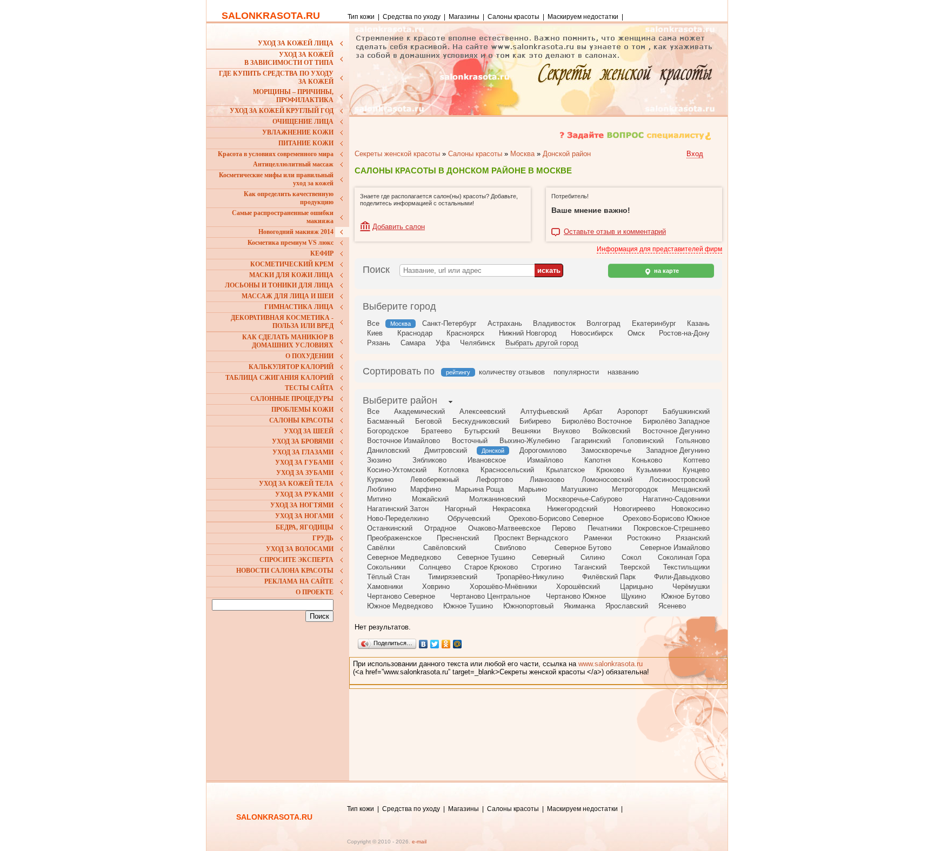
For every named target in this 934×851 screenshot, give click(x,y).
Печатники (605, 528)
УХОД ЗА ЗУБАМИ (304, 473)
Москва (522, 154)
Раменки (598, 538)
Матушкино (579, 489)
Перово (564, 528)
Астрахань (505, 323)
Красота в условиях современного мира (275, 154)
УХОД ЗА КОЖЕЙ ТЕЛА (296, 483)
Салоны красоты (513, 17)
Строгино (546, 567)
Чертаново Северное (401, 596)
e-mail (419, 842)
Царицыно (636, 586)
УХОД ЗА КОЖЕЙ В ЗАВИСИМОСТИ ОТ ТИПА (288, 58)
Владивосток (554, 323)
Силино (593, 557)
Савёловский (444, 548)
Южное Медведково (400, 606)
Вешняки (526, 431)
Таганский (590, 567)
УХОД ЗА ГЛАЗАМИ (302, 452)
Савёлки (381, 548)
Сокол (632, 557)
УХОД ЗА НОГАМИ (304, 516)
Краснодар (414, 333)
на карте (665, 270)
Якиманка (579, 606)
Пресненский (458, 538)
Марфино (425, 489)
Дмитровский (445, 450)
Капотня (597, 460)
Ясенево (672, 606)
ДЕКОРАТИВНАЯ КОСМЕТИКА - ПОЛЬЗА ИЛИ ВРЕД (282, 322)
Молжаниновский (497, 499)
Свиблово (510, 548)
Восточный (470, 441)
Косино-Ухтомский (396, 470)
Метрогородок (635, 489)
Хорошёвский (578, 586)
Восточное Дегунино (676, 431)
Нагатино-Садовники (676, 499)
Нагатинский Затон (398, 509)
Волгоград (603, 323)
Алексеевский (482, 411)
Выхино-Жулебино (529, 441)
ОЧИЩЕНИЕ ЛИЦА (302, 121)
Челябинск (477, 343)
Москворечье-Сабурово (583, 499)
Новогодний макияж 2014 (295, 232)
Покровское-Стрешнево (671, 528)
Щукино (633, 596)
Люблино (381, 489)
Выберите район (400, 400)
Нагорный (460, 509)
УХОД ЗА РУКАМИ (304, 494)
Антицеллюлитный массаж (293, 164)
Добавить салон (398, 227)
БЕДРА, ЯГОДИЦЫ (304, 527)
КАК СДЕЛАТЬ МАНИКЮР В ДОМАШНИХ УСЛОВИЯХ (287, 341)
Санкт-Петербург (449, 323)
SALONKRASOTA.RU (271, 15)
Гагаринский (591, 441)
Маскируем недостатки (583, 17)
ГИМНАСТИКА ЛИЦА (298, 307)
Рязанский (693, 538)
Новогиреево (634, 509)
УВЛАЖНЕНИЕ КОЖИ (297, 132)
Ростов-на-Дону (684, 333)
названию (623, 372)
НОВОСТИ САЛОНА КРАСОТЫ (284, 570)
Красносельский (507, 470)
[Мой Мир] (457, 644)
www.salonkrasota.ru (610, 664)
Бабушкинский (686, 411)
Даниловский (388, 450)
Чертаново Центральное (490, 596)
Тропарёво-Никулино (530, 577)
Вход (694, 154)
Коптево (696, 460)
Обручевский (469, 518)
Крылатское (565, 470)
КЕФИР (321, 253)
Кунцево (696, 470)
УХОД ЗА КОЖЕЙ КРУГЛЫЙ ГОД (281, 111)
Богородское (388, 431)
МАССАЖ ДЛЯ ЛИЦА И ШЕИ (287, 296)
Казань (698, 323)
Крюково (610, 470)
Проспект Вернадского (531, 538)
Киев (375, 333)
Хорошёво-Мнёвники (503, 586)
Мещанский (691, 489)
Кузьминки (653, 470)
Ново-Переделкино (398, 518)
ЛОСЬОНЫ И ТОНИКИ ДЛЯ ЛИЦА (279, 285)
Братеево (436, 431)
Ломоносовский (607, 479)
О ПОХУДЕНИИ (309, 356)
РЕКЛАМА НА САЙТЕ (298, 581)
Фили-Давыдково (682, 577)
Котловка (453, 470)
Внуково (566, 431)
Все (373, 323)
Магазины (464, 17)
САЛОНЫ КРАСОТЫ (301, 420)
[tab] (400, 401)
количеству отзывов (512, 372)
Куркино (380, 479)
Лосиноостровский (679, 479)
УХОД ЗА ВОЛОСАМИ (299, 549)
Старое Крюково (491, 567)
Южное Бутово (685, 596)
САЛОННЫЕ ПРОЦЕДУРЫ (291, 399)
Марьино (532, 489)
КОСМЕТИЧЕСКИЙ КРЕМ (291, 264)
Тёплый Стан (388, 577)
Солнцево (435, 567)
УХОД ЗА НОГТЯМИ (301, 505)
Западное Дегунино (678, 450)
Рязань (378, 343)
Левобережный (434, 479)
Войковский (611, 431)
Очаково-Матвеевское (504, 528)
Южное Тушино (468, 606)
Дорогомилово (542, 450)
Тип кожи (362, 17)
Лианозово (547, 479)
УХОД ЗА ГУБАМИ (304, 462)
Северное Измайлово (675, 548)
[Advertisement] (279, 695)
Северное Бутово (583, 548)
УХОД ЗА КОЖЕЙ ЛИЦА (295, 43)
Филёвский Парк (609, 577)
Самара (413, 343)
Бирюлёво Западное (676, 421)
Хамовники (385, 586)
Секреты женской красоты (397, 154)
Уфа (443, 343)
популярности (576, 372)
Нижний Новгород (528, 333)
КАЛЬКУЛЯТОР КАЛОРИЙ (291, 367)
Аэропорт (632, 411)
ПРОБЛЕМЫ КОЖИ (302, 409)
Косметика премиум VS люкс (290, 242)
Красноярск (465, 333)
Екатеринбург (654, 323)
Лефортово (494, 479)
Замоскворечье (606, 450)
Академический (419, 411)
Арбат (593, 411)
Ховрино (436, 586)
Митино (379, 499)
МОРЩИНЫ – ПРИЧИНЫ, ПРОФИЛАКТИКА (293, 96)
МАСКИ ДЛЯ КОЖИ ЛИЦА (291, 275)
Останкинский (389, 528)
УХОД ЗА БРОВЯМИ (302, 441)
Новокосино (690, 509)
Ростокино (644, 538)
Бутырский (481, 431)
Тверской (635, 567)
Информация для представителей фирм (659, 249)
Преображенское (394, 538)
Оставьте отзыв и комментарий (615, 232)
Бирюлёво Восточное (597, 421)
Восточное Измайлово (403, 441)
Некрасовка (511, 509)
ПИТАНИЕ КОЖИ (305, 143)
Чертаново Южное (576, 596)
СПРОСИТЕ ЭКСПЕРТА (296, 560)
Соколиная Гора (684, 557)
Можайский (430, 499)
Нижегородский (572, 509)
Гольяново (693, 441)
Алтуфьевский (545, 411)
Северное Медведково (404, 557)
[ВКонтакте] (423, 644)
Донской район (567, 154)
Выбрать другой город (541, 343)
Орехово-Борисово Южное (666, 518)
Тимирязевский (452, 577)
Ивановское (487, 460)
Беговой (428, 421)
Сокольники (386, 567)
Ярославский (626, 606)
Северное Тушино (486, 557)
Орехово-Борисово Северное (556, 518)
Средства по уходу (411, 17)
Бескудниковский (480, 421)
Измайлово (545, 460)
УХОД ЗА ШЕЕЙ (308, 431)
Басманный (385, 421)
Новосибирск (592, 333)
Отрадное (440, 528)
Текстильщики (686, 567)
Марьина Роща (479, 489)
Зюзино (379, 460)
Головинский (643, 441)
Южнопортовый (528, 606)
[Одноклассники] (446, 644)
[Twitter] (435, 644)
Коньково (647, 460)
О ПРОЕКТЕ (314, 592)
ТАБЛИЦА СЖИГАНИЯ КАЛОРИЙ (279, 377)
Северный (548, 557)
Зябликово (429, 460)
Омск (636, 333)
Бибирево (535, 421)
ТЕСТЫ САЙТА (309, 388)
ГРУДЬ (322, 538)
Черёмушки (691, 586)
